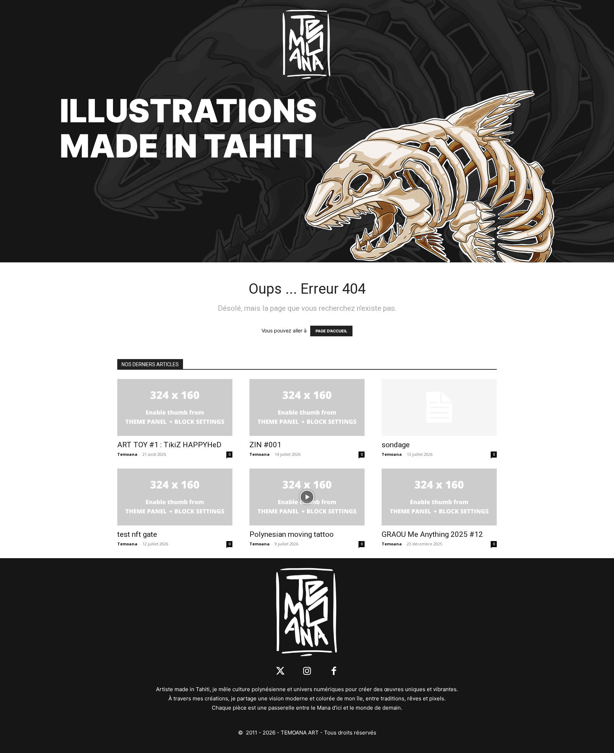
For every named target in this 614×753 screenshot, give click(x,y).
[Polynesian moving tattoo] (307, 497)
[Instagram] (307, 671)
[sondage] (439, 407)
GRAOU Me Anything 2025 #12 (432, 534)
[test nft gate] (174, 497)
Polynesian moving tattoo (291, 534)
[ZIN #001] (307, 407)
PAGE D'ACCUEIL (331, 331)
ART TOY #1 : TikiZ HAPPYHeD (169, 444)
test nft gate (137, 534)
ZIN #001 (265, 444)
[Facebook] (333, 671)
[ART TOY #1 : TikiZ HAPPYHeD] (174, 407)
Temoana (127, 454)
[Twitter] (280, 671)
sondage (396, 444)
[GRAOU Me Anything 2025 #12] (439, 497)
